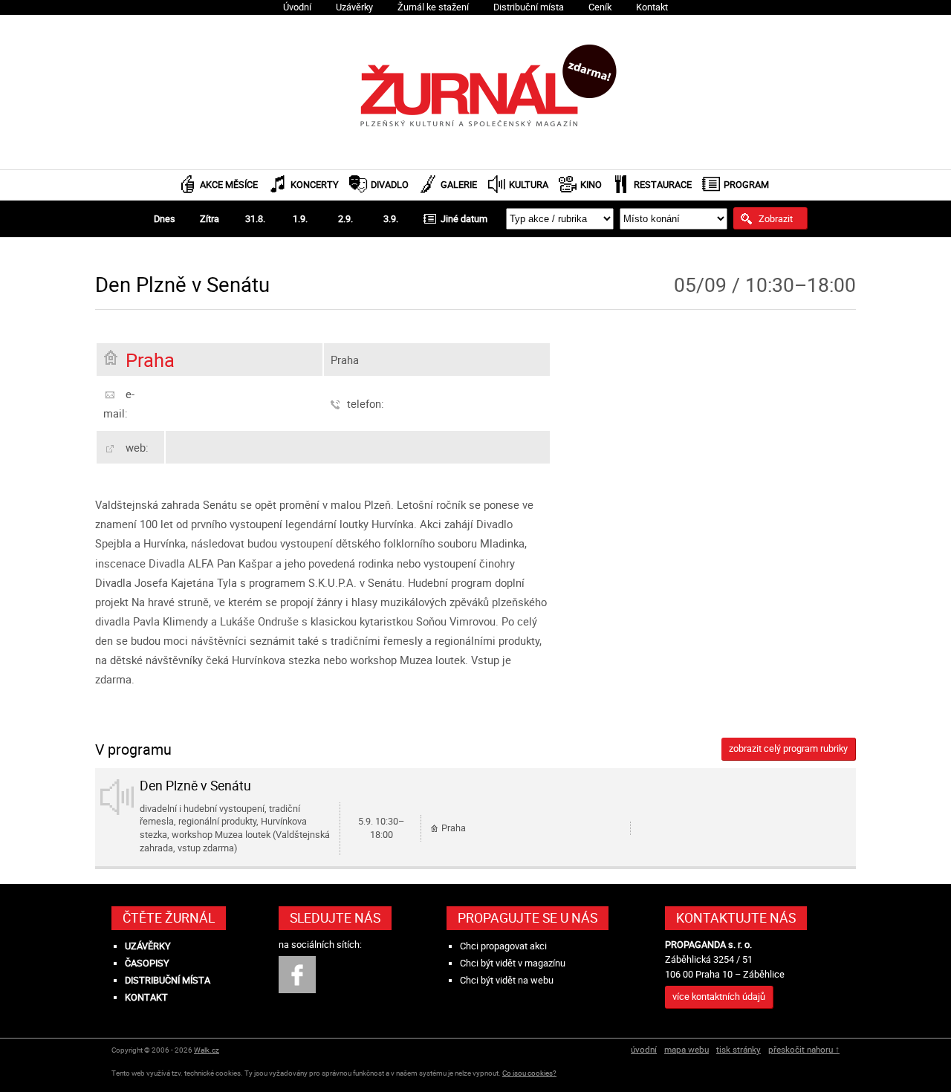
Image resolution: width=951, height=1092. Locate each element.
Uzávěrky (354, 7)
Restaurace (663, 184)
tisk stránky (738, 1049)
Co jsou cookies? (529, 1073)
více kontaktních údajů (718, 996)
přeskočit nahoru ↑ (804, 1049)
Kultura (528, 184)
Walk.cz (206, 1050)
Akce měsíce (229, 184)
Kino (591, 184)
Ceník (599, 7)
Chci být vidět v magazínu (512, 963)
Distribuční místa (528, 7)
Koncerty (315, 184)
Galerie (459, 184)
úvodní (644, 1049)
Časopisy (147, 963)
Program (746, 184)
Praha (150, 359)
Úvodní (297, 7)
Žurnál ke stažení (433, 7)
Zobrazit (776, 218)
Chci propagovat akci (503, 946)
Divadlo (390, 184)
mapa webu (686, 1049)
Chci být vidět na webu (507, 980)
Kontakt (652, 7)
